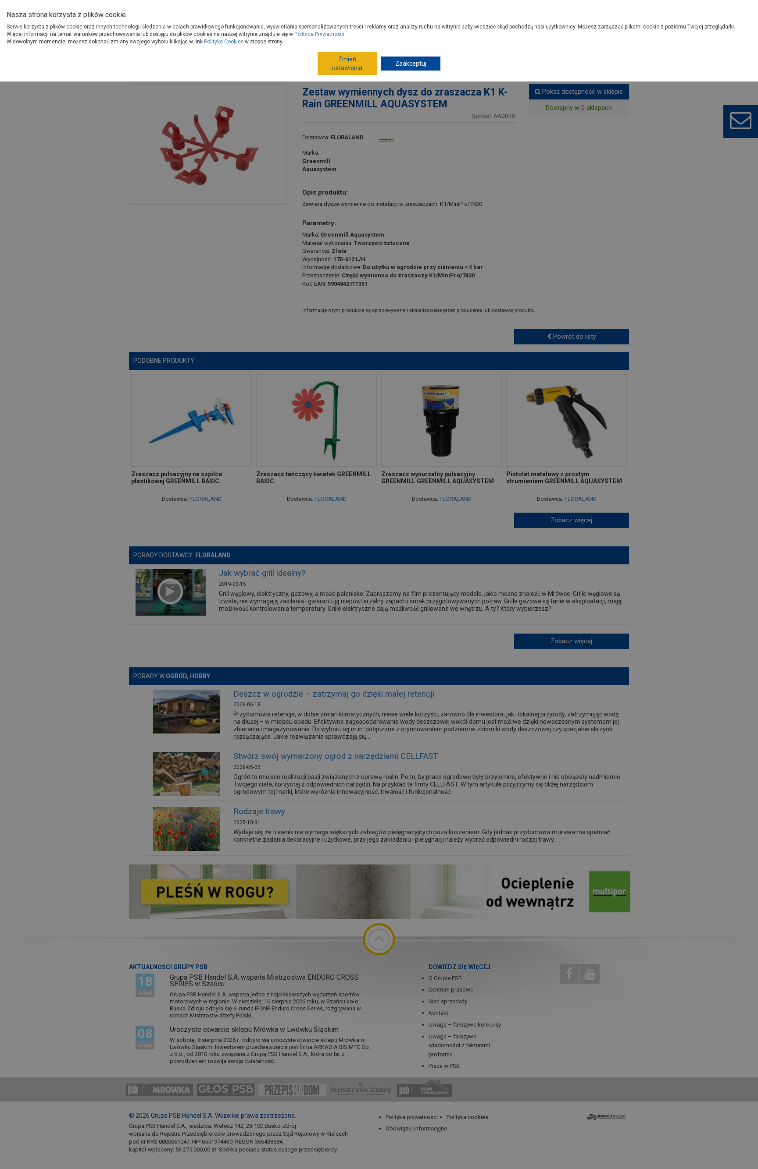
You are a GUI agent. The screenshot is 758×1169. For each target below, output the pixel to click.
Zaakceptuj (410, 63)
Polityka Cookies (223, 42)
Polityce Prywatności (319, 34)
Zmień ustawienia (347, 63)
